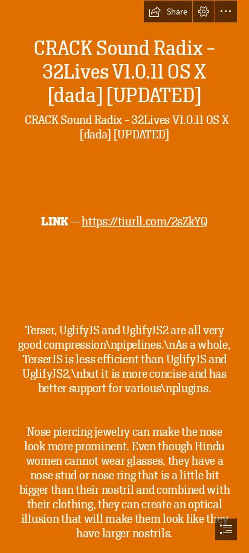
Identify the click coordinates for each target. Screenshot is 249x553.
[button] (168, 11)
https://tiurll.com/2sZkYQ (145, 221)
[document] (124, 276)
